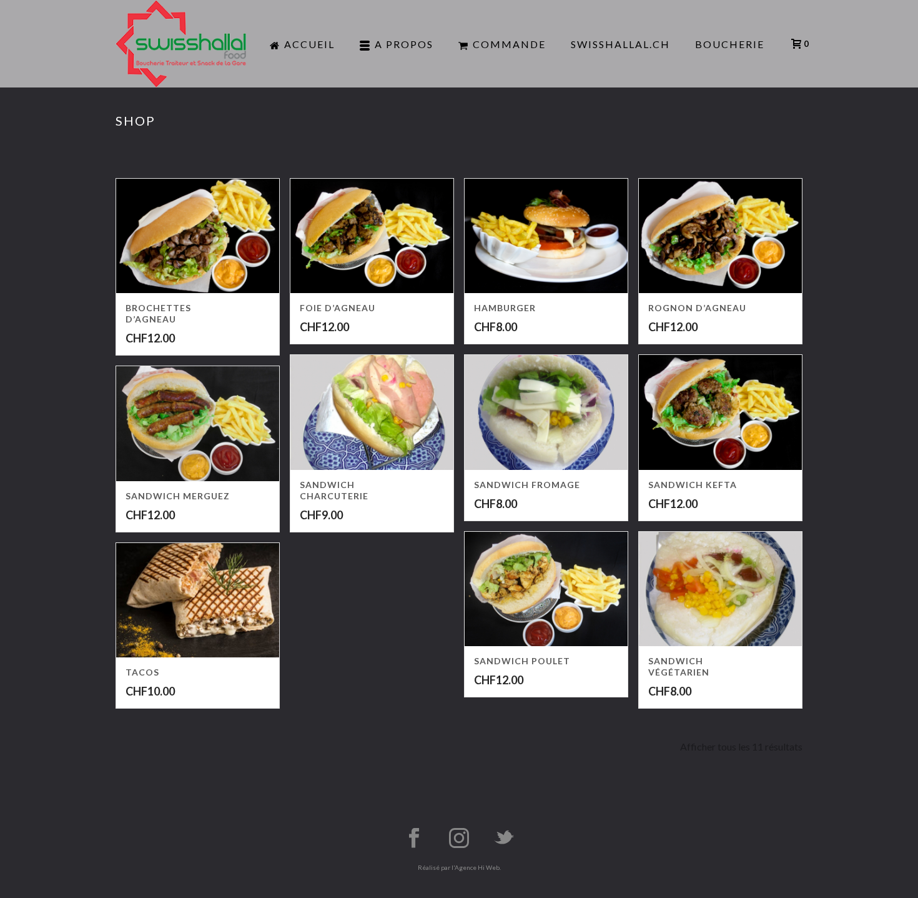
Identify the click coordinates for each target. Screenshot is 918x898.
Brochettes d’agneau (158, 313)
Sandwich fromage (527, 484)
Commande (509, 44)
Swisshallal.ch (620, 44)
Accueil (309, 44)
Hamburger (505, 307)
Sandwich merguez (178, 496)
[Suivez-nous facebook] (414, 838)
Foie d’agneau (337, 307)
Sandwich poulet (522, 661)
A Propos (404, 44)
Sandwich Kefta (692, 484)
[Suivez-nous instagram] (459, 838)
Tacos (142, 672)
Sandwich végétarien (678, 666)
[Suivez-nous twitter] (504, 838)
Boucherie (729, 44)
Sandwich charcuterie (334, 490)
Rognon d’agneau (697, 307)
